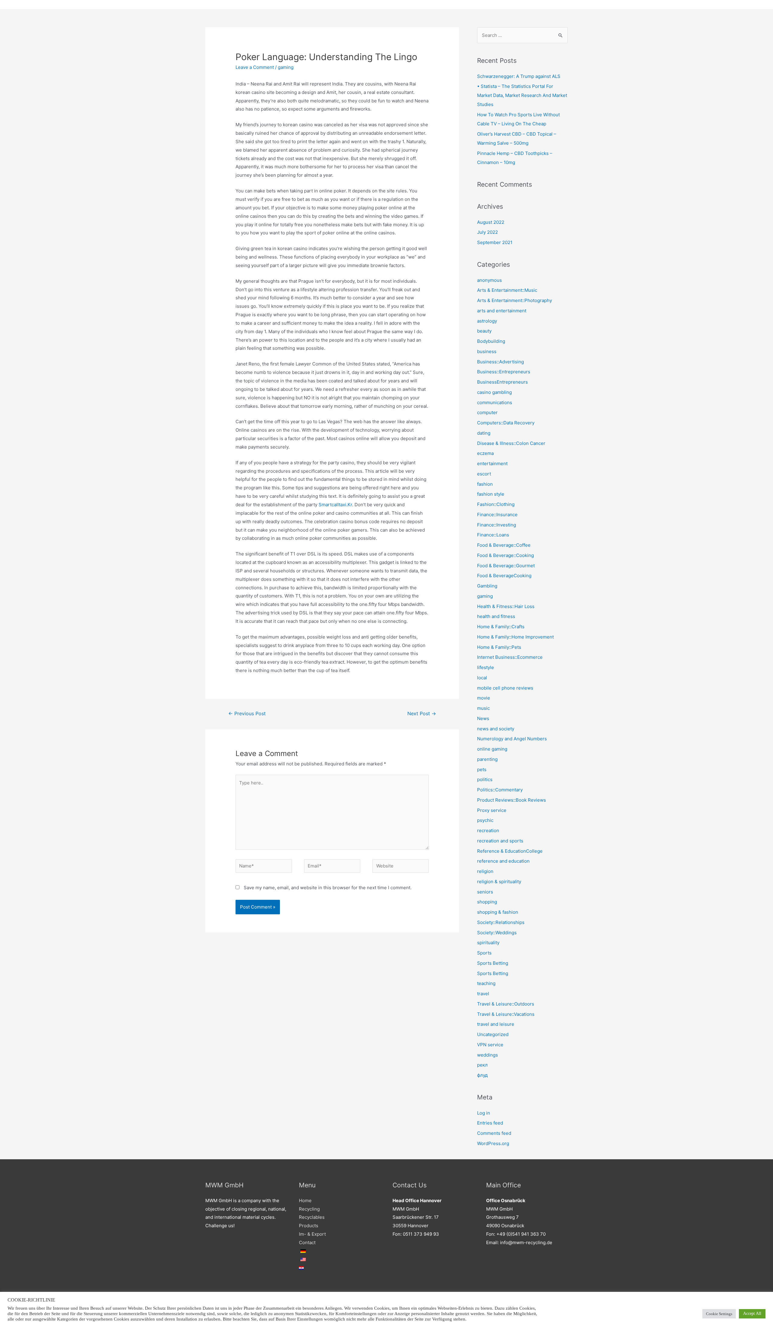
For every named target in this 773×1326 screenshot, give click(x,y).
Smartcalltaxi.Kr (335, 504)
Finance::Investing (496, 525)
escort (484, 474)
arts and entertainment (501, 311)
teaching (486, 983)
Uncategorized (492, 1034)
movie (483, 698)
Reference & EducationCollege (510, 851)
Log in (483, 1113)
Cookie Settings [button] (719, 1314)
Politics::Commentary (500, 790)
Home (305, 1200)
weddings (487, 1055)
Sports (484, 953)
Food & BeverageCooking (504, 575)
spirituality (488, 942)
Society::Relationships (500, 922)
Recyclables (312, 1217)
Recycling (309, 1209)
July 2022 (487, 232)
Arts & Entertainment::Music (507, 290)
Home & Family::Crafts (500, 626)
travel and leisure (495, 1024)
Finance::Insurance (497, 514)
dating (483, 433)
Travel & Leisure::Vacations (505, 1014)
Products (308, 1225)
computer (487, 412)
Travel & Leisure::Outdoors (505, 1004)
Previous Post (247, 713)
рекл (482, 1065)
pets (481, 769)
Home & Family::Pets (499, 647)
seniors (485, 892)
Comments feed (494, 1133)
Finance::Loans (493, 535)
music (483, 708)
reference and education (503, 861)
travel (483, 993)
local (482, 678)
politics (484, 779)
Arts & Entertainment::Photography (514, 300)
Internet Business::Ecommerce (510, 657)
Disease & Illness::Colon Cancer (511, 443)
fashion (485, 484)
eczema (485, 453)
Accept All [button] (752, 1313)
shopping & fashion (497, 912)
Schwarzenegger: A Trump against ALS (518, 76)
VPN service (490, 1045)
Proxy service (491, 810)
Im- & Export (312, 1234)
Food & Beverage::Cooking (505, 555)
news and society (495, 729)
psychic (485, 820)
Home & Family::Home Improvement (515, 637)
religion (485, 871)
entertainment (492, 463)
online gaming (492, 749)
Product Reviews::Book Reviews (511, 800)
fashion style (490, 494)
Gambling (487, 586)
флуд (482, 1075)
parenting (487, 759)
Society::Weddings (497, 932)
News (483, 718)
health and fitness (496, 616)
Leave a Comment (255, 67)
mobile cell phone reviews (505, 688)
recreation (488, 830)
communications (494, 402)
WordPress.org (493, 1143)
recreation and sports (500, 841)
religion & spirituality (499, 881)
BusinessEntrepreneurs (502, 382)
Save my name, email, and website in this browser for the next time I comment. (328, 887)
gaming (285, 67)
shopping (487, 902)
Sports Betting (492, 963)
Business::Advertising (500, 362)
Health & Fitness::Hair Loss (505, 606)
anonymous (489, 280)
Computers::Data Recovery (505, 423)
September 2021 (494, 242)
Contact (307, 1242)
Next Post (421, 713)
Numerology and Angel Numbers (512, 739)
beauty (484, 331)
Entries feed (490, 1123)
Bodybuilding (491, 341)
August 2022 (490, 222)
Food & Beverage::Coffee (504, 545)
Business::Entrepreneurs (503, 372)
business (486, 351)
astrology (487, 321)
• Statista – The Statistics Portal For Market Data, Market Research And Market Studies (522, 95)
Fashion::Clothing (496, 504)
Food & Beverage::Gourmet (506, 565)
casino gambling (494, 392)
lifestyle (485, 667)
